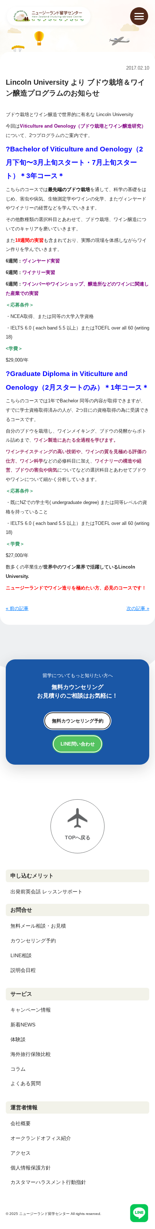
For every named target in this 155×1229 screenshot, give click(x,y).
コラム (18, 1069)
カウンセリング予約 (33, 940)
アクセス (20, 1153)
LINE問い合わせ (78, 744)
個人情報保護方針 (30, 1168)
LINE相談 (21, 955)
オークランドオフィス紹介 (40, 1138)
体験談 (18, 1039)
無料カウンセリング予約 (77, 721)
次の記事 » (138, 608)
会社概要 (20, 1123)
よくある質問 (25, 1083)
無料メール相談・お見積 (38, 926)
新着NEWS (22, 1024)
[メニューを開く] (139, 16)
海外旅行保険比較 (30, 1054)
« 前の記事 (17, 608)
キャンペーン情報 (30, 1010)
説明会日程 (23, 970)
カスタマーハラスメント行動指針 (48, 1182)
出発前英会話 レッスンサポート (46, 891)
